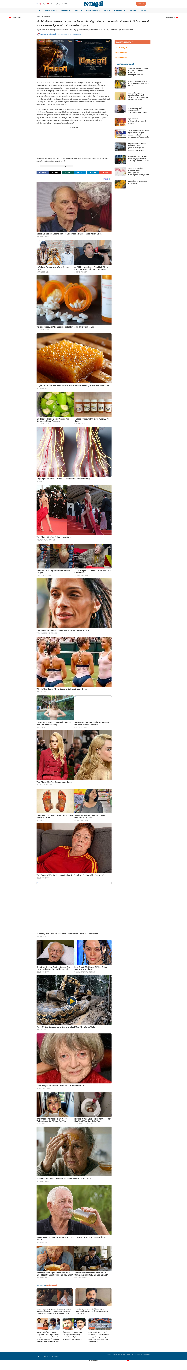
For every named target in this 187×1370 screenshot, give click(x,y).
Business (144, 10)
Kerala (40, 1304)
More (106, 10)
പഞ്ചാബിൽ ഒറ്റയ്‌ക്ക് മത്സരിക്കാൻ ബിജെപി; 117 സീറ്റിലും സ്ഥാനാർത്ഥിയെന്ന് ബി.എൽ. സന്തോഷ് (138, 96)
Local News (118, 10)
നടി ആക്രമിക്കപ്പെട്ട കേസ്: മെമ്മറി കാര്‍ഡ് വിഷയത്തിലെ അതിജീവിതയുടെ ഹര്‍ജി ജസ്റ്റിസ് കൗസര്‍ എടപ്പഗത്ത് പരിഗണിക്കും (98, 1337)
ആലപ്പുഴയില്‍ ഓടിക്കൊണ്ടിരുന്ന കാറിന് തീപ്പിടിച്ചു (137, 121)
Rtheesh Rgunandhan (65, 166)
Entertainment (92, 10)
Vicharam (64, 10)
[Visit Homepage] (93, 4)
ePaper (141, 4)
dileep (43, 166)
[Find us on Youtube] (48, 4)
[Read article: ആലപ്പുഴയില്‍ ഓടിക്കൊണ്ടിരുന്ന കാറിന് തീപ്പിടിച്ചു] (120, 122)
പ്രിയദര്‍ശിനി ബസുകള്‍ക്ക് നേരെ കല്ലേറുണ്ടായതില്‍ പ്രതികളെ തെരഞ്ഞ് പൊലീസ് (138, 158)
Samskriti (133, 10)
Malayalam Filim (52, 166)
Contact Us (116, 1354)
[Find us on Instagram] (40, 4)
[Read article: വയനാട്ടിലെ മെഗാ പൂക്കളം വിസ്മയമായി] (120, 184)
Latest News (50, 10)
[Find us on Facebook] (37, 4)
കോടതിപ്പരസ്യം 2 (121, 52)
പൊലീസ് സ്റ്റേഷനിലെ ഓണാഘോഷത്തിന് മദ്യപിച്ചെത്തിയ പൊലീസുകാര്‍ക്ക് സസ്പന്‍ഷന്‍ (138, 171)
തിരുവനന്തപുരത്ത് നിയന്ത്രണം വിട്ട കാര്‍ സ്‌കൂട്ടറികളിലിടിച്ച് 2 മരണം (139, 83)
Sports (77, 10)
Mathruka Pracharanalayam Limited (47, 1354)
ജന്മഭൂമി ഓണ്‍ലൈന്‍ (48, 34)
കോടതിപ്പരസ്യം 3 (121, 57)
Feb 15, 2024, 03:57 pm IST (64, 34)
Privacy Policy (133, 1354)
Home (38, 16)
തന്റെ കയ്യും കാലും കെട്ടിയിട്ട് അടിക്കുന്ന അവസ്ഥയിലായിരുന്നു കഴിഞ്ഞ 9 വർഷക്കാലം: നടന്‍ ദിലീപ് (91, 1311)
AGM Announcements (144, 1354)
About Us (108, 1354)
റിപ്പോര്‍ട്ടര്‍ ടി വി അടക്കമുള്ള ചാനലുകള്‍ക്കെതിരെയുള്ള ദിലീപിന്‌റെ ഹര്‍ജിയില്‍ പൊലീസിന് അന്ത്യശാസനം (72, 1335)
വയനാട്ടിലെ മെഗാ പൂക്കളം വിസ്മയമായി (137, 182)
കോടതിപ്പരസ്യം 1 (121, 48)
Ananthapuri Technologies (52, 1356)
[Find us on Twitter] (44, 4)
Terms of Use (124, 1354)
